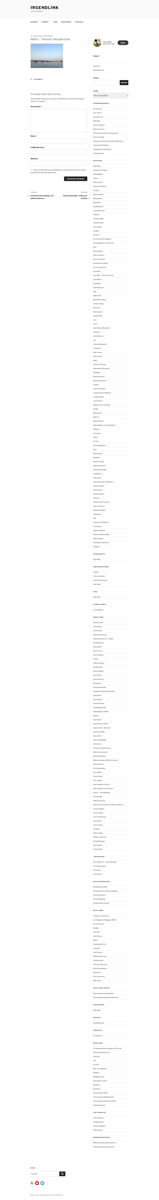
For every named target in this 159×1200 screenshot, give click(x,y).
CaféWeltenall (98, 206)
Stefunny (96, 498)
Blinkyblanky (97, 198)
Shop (55, 22)
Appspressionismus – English (103, 639)
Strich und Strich (99, 506)
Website (34, 159)
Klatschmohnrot (98, 376)
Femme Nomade (99, 259)
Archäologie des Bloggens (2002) (104, 920)
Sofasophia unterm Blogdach (103, 482)
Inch (94, 320)
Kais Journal (97, 352)
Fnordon (96, 572)
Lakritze (96, 385)
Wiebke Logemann (99, 837)
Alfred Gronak (98, 622)
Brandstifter (97, 647)
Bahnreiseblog (98, 194)
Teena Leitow (98, 825)
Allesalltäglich (98, 174)
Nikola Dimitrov (98, 764)
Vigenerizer (97, 972)
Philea (95, 437)
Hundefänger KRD (99, 707)
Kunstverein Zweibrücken (102, 748)
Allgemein (38, 79)
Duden (95, 940)
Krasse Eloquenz (99, 125)
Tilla (94, 518)
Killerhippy (96, 121)
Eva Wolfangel (98, 610)
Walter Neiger (98, 833)
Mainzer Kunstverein (100, 752)
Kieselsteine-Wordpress (101, 368)
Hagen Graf (97, 295)
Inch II (95, 324)
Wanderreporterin (99, 1105)
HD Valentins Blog (99, 300)
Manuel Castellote (99, 756)
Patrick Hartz (97, 776)
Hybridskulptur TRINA (100, 711)
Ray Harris (96, 1089)
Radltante (96, 457)
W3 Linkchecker (99, 976)
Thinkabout (97, 514)
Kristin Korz (97, 744)
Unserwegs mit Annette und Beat (104, 1101)
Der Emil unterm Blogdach (102, 239)
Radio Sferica (98, 453)
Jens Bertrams (98, 117)
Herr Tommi (97, 113)
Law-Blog (96, 948)
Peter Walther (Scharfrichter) (103, 788)
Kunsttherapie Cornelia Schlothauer (105, 891)
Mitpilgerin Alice (98, 1077)
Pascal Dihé (97, 772)
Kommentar (36, 107)
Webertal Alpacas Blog (101, 534)
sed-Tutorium (97, 874)
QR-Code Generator (100, 968)
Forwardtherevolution (100, 263)
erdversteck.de (98, 679)
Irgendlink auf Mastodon (101, 328)
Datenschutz (34, 1195)
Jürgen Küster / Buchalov (102, 728)
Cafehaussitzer (98, 1118)
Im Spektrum (97, 1036)
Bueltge (96, 928)
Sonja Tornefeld (98, 137)
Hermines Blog (98, 304)
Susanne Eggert (98, 809)
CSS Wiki (96, 932)
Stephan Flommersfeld (101, 502)
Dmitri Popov (97, 675)
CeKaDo (96, 214)
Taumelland (97, 821)
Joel (94, 340)
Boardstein (97, 202)
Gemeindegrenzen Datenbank (103, 993)
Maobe (95, 409)
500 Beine (97, 166)
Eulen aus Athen (98, 255)
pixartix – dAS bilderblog (101, 792)
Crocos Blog (97, 227)
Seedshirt (96, 66)
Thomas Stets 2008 (100, 1093)
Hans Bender (97, 699)
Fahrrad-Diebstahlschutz (101, 1052)
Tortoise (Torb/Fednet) (100, 145)
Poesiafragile (97, 796)
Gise (94, 291)
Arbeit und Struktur (99, 186)
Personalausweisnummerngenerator (106, 133)
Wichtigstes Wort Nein (101, 542)
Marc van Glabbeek (100, 1069)
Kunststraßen (66, 22)
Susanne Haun (98, 813)
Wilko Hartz (97, 981)
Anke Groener (98, 182)
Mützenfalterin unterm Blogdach (104, 425)
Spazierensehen (98, 494)
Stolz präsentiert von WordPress (52, 1195)
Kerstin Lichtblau (99, 732)
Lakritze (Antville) (99, 389)
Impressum (79, 22)
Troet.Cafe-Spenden (100, 580)
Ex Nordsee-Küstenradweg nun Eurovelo (107, 1048)
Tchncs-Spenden (99, 576)
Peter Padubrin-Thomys (101, 784)
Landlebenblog (98, 397)
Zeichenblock (98, 845)
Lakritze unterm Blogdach (102, 393)
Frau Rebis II (97, 279)
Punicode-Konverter (100, 964)
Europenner (97, 683)
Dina (94, 247)
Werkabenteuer (98, 153)
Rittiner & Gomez (99, 801)
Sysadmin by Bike (99, 510)
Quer (95, 449)
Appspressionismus (100, 635)
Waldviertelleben (99, 530)
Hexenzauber (97, 312)
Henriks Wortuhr (99, 703)
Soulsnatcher (97, 490)
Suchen (96, 78)
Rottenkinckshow (99, 466)
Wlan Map (96, 559)
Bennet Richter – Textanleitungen (104, 862)
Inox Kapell (97, 720)
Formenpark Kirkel (99, 687)
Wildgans (96, 547)
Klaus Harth (97, 736)
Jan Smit (96, 1065)
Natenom (96, 429)
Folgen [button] (123, 43)
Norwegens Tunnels (100, 1081)
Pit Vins (96, 441)
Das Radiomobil (98, 1023)
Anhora (95, 178)
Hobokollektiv (98, 316)
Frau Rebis (96, 271)
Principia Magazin (99, 445)
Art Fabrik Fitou (98, 643)
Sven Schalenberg (99, 817)
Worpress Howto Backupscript (103, 1147)
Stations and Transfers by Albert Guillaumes (108, 141)
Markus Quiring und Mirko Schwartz (105, 760)
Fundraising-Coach (99, 944)
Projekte (45, 22)
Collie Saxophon (98, 663)
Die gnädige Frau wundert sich (103, 243)
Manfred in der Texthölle (101, 405)
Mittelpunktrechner (100, 956)
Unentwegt (97, 526)
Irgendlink (45, 7)
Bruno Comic (97, 651)
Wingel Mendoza (99, 841)
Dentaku (96, 231)
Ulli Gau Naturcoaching (101, 903)
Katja (95, 360)
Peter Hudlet (97, 780)
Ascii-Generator (98, 924)
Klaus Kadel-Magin (99, 740)
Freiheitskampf (98, 287)
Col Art (95, 659)
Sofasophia (97, 478)
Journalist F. (97, 348)
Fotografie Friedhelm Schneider (104, 691)
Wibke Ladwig (98, 538)
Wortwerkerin (98, 1130)
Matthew (96, 1073)
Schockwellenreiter (100, 470)
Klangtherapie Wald (100, 887)
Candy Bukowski (99, 210)
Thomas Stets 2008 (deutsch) (103, 1097)
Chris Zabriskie (98, 655)
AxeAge (96, 190)
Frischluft (96, 1056)
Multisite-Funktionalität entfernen (104, 1143)
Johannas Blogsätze (100, 344)
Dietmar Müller (98, 671)
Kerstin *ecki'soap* (99, 364)
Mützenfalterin (98, 421)
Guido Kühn (97, 695)
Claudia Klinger (98, 223)
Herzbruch (96, 308)
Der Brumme (97, 109)
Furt (94, 1060)
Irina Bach (96, 332)
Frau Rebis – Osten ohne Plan (103, 275)
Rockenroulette (98, 461)
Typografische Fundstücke (102, 149)
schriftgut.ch (97, 474)
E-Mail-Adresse (38, 147)
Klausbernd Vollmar (100, 381)
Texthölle (96, 829)
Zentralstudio (97, 849)
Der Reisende (97, 667)
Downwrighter (98, 251)
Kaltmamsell (97, 356)
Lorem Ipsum (97, 952)
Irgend (50, 36)
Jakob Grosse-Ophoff (100, 724)
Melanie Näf (97, 413)
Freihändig (96, 283)
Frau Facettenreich (99, 267)
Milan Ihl (96, 417)
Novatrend (97, 433)
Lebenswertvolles (99, 895)
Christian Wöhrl (98, 219)
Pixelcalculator (98, 960)
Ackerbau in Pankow (100, 170)
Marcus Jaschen (99, 129)
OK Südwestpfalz (99, 768)
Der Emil (96, 235)
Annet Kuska (97, 630)
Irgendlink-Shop (98, 70)
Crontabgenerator (99, 866)
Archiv (95, 91)
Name (34, 136)
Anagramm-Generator (101, 916)
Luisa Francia (97, 401)
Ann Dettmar (97, 626)
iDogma (96, 716)
